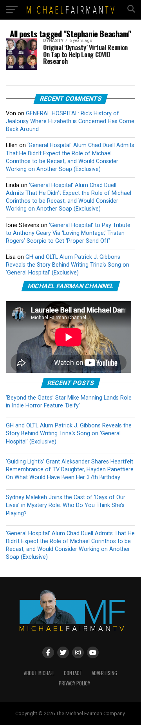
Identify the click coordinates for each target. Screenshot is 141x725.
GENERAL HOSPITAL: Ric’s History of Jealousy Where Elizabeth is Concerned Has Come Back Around (70, 121)
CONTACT (73, 673)
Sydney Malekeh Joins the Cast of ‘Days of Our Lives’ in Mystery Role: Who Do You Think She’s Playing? (65, 505)
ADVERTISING (104, 673)
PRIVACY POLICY (74, 683)
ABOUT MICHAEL (39, 673)
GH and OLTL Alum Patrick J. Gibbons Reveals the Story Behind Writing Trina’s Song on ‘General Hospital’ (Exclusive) (67, 265)
